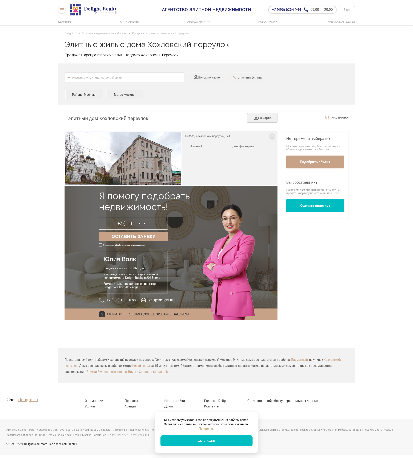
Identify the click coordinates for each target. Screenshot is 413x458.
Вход (347, 9)
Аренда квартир (198, 21)
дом (152, 33)
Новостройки (267, 21)
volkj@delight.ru (161, 300)
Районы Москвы (84, 94)
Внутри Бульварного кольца (107, 371)
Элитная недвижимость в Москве (104, 33)
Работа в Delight (216, 401)
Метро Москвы (124, 94)
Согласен (206, 441)
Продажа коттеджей (340, 21)
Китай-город (141, 365)
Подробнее (206, 428)
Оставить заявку (133, 236)
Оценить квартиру (315, 206)
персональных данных (135, 245)
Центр (169, 371)
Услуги (90, 406)
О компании (94, 401)
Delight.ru (70, 33)
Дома (168, 406)
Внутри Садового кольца (145, 371)
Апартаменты (129, 21)
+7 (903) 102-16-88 (121, 300)
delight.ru (28, 400)
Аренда (130, 406)
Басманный (299, 359)
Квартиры (65, 21)
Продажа (138, 33)
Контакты (211, 406)
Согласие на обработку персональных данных (282, 401)
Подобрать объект (315, 162)
